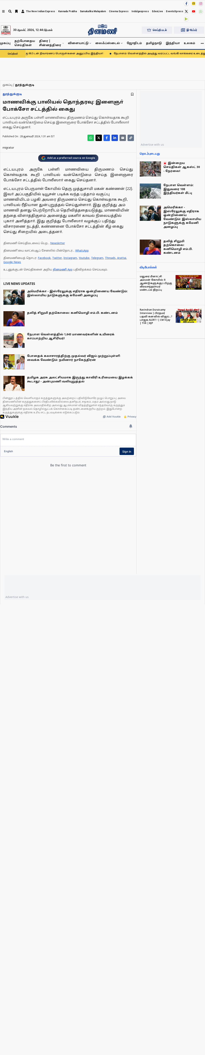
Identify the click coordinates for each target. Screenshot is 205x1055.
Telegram (97, 258)
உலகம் (189, 43)
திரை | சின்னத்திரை (50, 43)
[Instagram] (200, 3)
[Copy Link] (131, 138)
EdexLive (157, 11)
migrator (8, 148)
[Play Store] (186, 19)
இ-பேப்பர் (192, 30)
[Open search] (10, 11)
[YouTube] (193, 11)
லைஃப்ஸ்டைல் (107, 43)
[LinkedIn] (115, 138)
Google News (12, 262)
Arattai (121, 258)
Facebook (44, 258)
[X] (186, 11)
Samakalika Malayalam (93, 11)
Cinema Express (119, 11)
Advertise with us (152, 144)
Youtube (84, 258)
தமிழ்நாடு (154, 43)
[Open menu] (3, 11)
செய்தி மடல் (160, 30)
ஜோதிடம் (134, 43)
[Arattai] (193, 3)
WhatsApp (82, 251)
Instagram (70, 258)
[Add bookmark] (132, 94)
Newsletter (57, 243)
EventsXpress (174, 11)
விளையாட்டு (78, 43)
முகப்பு (5, 43)
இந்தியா (173, 43)
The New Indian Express (40, 11)
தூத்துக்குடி (12, 94)
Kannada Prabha (67, 11)
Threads (110, 258)
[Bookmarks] (16, 11)
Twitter (57, 258)
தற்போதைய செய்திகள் (24, 43)
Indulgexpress (140, 11)
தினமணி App (62, 269)
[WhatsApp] (200, 11)
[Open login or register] (23, 11)
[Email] (123, 138)
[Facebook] (186, 3)
